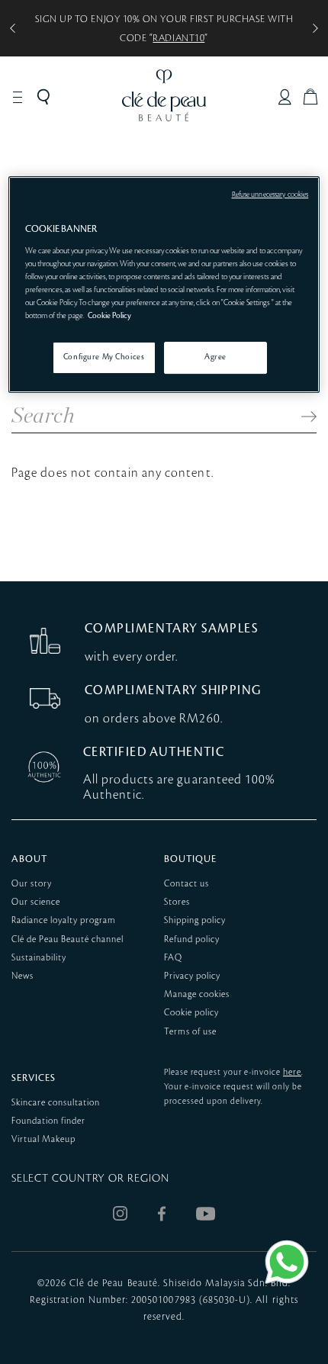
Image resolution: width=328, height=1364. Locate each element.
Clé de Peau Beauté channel (67, 939)
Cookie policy (191, 1013)
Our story (31, 884)
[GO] (301, 417)
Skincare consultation (55, 1103)
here (292, 1072)
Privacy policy (192, 976)
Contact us (186, 884)
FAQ (173, 958)
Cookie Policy (109, 315)
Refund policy (192, 939)
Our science (35, 902)
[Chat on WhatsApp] (287, 1262)
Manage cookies (197, 994)
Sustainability (38, 958)
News (22, 976)
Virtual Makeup (43, 1139)
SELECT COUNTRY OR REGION (90, 1179)
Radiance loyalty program (63, 920)
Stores (177, 902)
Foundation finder (48, 1121)
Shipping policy (195, 920)
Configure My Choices (103, 357)
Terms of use (190, 1032)
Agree (215, 357)
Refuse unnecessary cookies (270, 194)
